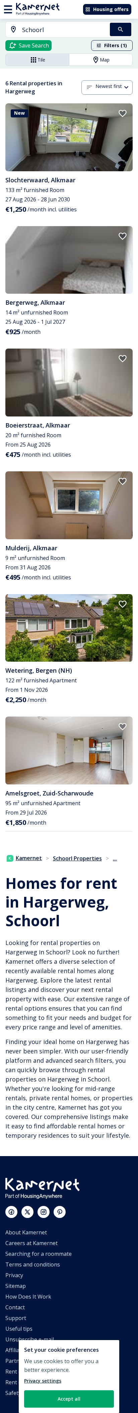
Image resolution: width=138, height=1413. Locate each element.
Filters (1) (115, 45)
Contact (15, 1307)
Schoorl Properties (77, 858)
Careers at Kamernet (31, 1243)
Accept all (69, 1399)
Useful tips (18, 1328)
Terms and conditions (32, 1264)
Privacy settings (42, 1381)
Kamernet (29, 858)
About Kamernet (26, 1232)
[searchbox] (63, 30)
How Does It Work (28, 1296)
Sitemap (15, 1286)
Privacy (14, 1275)
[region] (69, 1376)
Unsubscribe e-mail (29, 1339)
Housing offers (111, 9)
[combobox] (53, 30)
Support (15, 1318)
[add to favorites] (122, 113)
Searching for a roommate (38, 1253)
